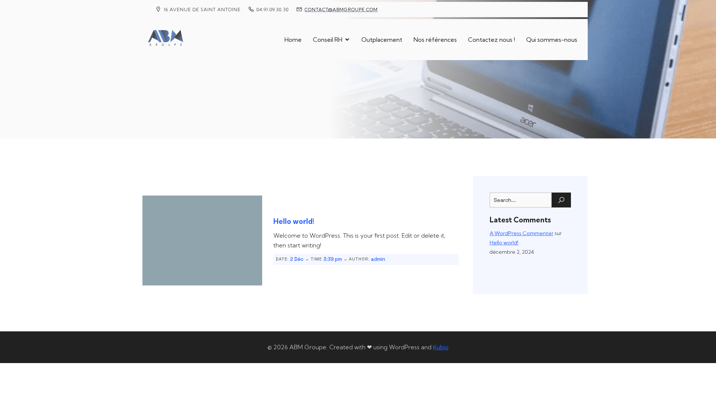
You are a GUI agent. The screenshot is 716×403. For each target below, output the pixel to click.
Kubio (441, 347)
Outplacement (381, 39)
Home (293, 39)
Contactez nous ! (491, 39)
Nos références (435, 39)
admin (378, 259)
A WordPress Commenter (521, 233)
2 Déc (297, 259)
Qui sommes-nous (551, 39)
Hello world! (504, 242)
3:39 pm (332, 259)
